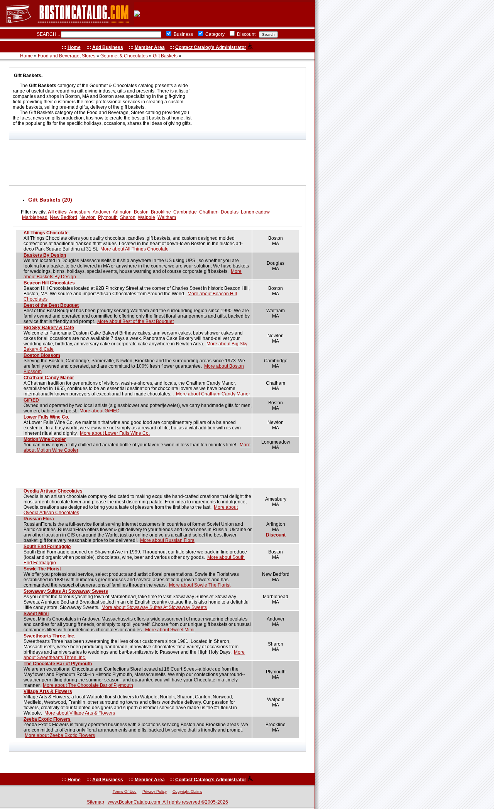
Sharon (127, 217)
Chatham (208, 212)
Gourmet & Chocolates (124, 56)
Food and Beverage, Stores (66, 56)
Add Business (107, 47)
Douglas (230, 212)
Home (74, 47)
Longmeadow (255, 212)
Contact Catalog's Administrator (210, 47)
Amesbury (79, 212)
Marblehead (34, 217)
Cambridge (185, 212)
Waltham (166, 217)
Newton (88, 217)
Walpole (146, 217)
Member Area (150, 47)
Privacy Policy (154, 791)
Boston (141, 212)
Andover (101, 212)
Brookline (161, 212)
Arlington (122, 212)
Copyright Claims (187, 791)
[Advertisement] (157, 162)
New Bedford (63, 217)
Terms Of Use (125, 791)
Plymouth (108, 217)
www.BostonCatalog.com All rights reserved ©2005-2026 (168, 802)
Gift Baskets (165, 56)
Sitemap (95, 802)
